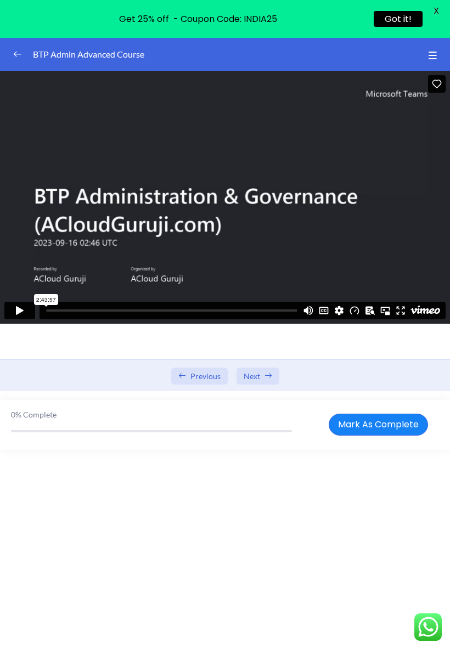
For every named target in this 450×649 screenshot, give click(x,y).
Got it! (398, 19)
